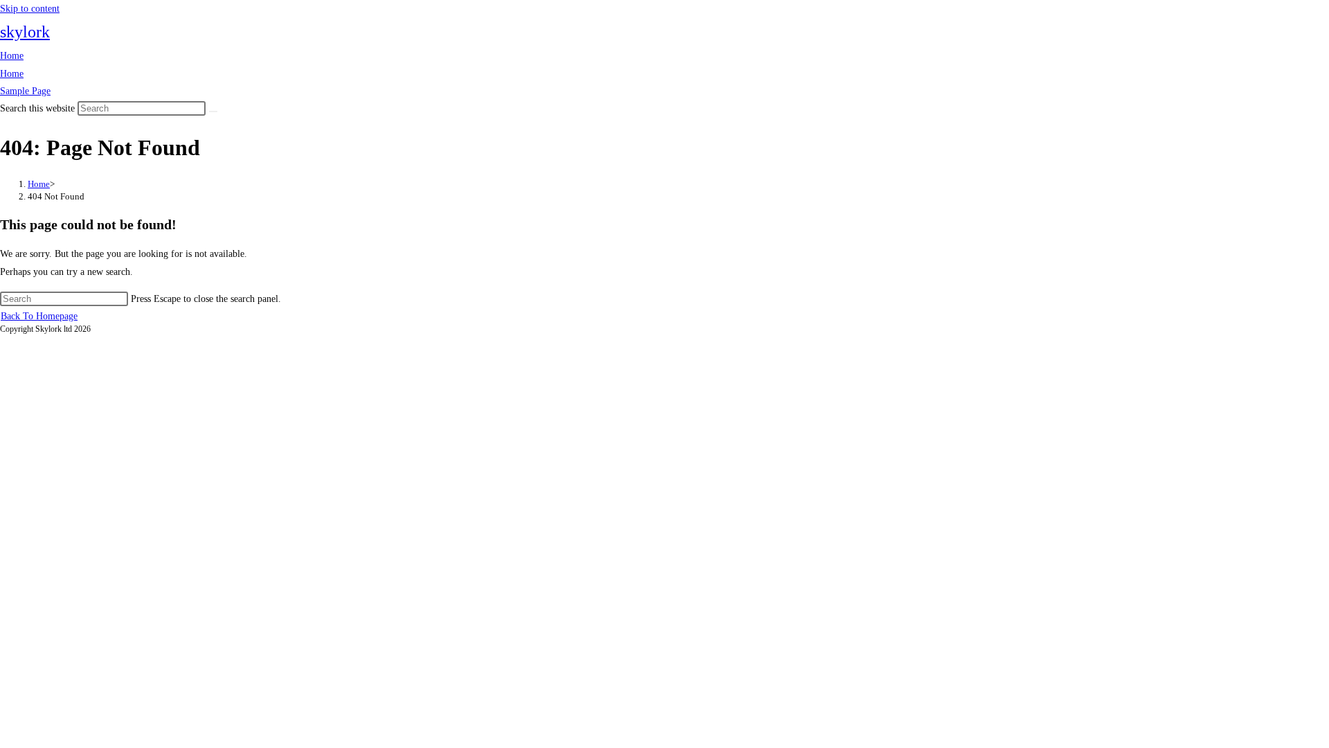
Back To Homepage (39, 316)
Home (12, 56)
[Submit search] (213, 111)
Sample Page (25, 91)
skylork (25, 32)
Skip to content (30, 8)
